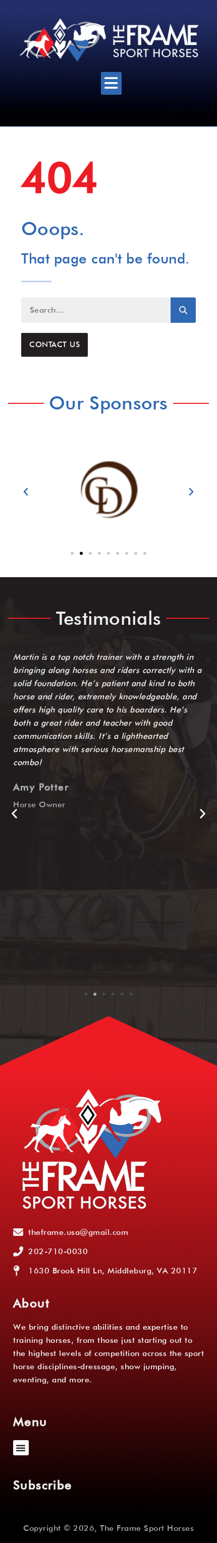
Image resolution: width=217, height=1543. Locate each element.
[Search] (183, 310)
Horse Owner (39, 804)
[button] (111, 83)
